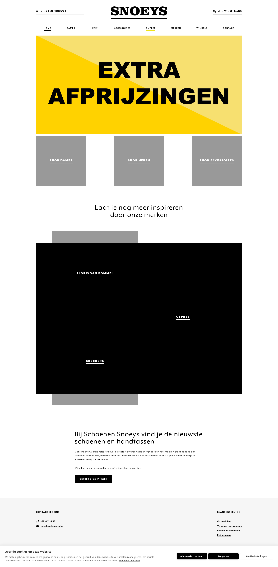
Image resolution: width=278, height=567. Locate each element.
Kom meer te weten (129, 560)
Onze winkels (224, 521)
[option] (139, 85)
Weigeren (223, 556)
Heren (95, 28)
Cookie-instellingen (256, 556)
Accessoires (122, 28)
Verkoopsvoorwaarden (229, 526)
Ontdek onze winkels (93, 479)
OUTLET (150, 28)
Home (47, 28)
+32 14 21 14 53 (47, 521)
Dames (71, 28)
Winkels (201, 28)
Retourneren (224, 535)
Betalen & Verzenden (228, 530)
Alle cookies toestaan (191, 556)
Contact (228, 28)
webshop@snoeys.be (52, 526)
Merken (176, 28)
